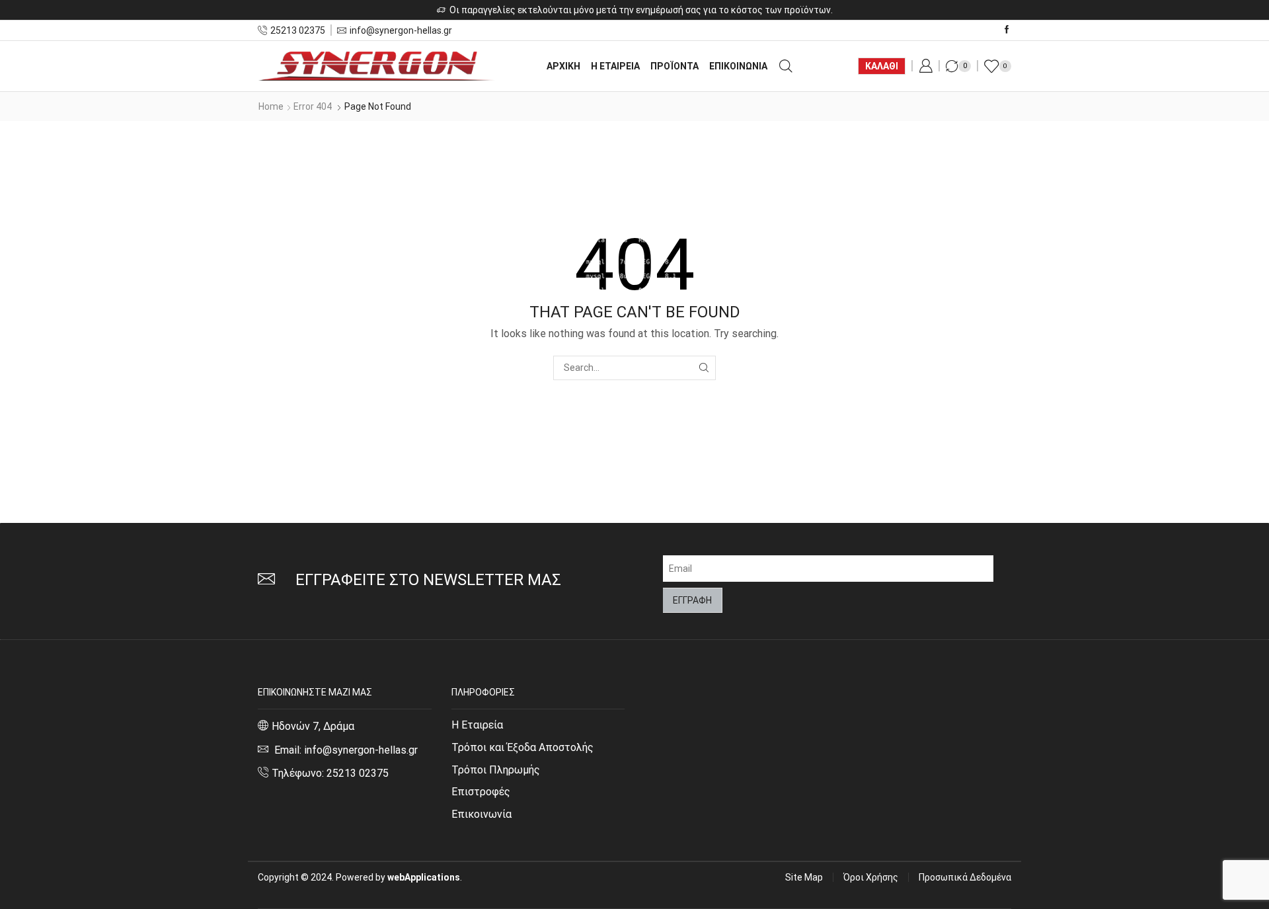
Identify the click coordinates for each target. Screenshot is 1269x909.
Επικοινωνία (481, 814)
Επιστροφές (480, 791)
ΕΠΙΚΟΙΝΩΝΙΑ (738, 66)
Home (271, 106)
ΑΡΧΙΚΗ (563, 66)
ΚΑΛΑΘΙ (881, 66)
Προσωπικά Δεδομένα (965, 877)
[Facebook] (1007, 30)
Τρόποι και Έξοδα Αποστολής (522, 747)
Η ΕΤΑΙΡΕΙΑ (615, 66)
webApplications (423, 877)
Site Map (804, 877)
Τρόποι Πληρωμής (495, 770)
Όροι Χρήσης (870, 877)
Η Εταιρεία (477, 725)
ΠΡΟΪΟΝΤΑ (674, 66)
